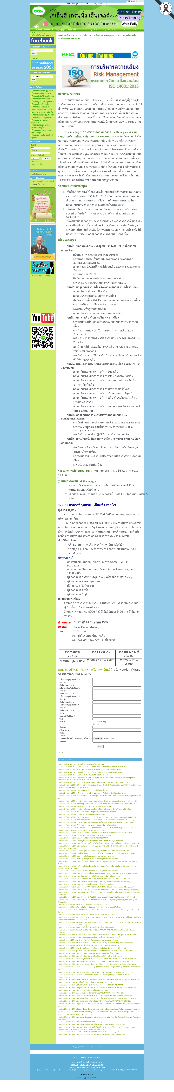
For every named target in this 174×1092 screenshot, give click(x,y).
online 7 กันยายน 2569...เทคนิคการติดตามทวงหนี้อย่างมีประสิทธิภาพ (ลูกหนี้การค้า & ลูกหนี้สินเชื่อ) (95, 809)
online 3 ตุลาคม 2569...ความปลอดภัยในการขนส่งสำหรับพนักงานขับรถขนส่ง (86, 927)
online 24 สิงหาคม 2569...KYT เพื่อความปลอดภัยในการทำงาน (81, 764)
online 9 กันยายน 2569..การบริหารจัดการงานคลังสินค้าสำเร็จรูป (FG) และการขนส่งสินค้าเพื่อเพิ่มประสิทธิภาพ (98, 822)
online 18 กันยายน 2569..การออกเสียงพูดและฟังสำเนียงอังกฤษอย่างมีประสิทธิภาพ (88, 859)
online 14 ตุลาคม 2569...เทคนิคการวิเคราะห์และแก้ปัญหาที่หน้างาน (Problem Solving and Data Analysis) (96, 961)
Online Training (124, 30)
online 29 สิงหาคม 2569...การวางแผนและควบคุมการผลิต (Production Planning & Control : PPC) (93, 782)
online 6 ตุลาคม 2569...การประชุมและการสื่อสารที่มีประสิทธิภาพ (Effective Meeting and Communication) (96, 943)
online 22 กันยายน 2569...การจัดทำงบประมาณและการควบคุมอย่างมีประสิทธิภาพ (88, 871)
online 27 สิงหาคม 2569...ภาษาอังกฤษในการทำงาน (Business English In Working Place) (90, 772)
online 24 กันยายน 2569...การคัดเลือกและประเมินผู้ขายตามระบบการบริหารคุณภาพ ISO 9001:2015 (94, 879)
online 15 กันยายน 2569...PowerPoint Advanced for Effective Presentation (85, 835)
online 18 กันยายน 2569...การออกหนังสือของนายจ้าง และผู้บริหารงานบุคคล (86, 856)
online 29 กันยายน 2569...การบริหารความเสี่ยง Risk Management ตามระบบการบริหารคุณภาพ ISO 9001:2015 (98, 897)
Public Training (100, 30)
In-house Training (85, 30)
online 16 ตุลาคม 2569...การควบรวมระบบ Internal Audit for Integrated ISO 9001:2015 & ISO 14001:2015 (96, 972)
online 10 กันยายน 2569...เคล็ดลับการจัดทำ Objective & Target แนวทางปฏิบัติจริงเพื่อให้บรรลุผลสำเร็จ (95, 833)
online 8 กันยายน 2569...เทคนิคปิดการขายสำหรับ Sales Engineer (82, 814)
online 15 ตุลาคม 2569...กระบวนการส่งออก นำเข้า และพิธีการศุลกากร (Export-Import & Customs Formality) (97, 964)
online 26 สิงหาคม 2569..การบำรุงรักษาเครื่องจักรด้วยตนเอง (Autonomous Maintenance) (90, 769)
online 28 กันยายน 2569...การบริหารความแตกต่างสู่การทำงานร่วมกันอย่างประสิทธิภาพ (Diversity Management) (99, 890)
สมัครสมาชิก (37, 164)
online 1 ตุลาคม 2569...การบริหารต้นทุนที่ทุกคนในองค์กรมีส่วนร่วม (83, 904)
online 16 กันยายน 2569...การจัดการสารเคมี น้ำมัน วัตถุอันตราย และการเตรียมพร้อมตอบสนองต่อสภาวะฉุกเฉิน (99, 843)
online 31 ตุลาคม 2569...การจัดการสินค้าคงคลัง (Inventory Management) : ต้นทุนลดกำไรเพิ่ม (92, 1034)
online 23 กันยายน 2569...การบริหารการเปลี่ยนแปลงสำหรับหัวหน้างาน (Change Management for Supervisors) (98, 873)
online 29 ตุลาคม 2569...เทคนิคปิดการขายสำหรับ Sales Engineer (82, 1022)
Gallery (136, 30)
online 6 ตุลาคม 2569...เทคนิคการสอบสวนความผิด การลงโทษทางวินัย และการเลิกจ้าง (90, 937)
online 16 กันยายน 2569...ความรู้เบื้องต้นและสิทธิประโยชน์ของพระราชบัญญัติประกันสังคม (91, 841)
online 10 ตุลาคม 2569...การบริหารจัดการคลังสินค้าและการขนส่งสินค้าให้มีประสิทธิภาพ (91, 953)
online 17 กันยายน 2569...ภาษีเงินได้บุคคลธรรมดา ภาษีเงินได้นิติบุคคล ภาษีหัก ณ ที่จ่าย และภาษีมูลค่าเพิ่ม (97, 853)
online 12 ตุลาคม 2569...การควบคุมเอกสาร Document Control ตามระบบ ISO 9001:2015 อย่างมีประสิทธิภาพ (97, 959)
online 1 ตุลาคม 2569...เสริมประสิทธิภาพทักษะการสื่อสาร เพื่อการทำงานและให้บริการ (90, 907)
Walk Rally (112, 30)
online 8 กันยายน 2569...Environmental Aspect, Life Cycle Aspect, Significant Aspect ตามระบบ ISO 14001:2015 (98, 817)
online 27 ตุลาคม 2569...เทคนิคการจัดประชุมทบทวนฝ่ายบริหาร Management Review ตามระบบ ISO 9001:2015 (98, 998)
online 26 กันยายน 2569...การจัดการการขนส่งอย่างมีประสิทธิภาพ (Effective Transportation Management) (96, 887)
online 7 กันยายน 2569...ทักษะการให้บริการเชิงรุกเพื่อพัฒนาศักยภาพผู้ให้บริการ (87, 812)
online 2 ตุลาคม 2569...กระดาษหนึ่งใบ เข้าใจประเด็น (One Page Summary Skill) (87, 914)
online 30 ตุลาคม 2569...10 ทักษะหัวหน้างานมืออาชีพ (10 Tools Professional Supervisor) (90, 1032)
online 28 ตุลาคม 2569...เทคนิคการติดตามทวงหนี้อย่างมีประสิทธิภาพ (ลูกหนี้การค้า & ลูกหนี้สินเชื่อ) (95, 1001)
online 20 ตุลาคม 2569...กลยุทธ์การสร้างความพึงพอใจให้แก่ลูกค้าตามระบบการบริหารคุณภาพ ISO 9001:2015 (98, 988)
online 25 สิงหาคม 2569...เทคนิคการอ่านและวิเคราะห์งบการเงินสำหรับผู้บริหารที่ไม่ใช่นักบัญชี (92, 767)
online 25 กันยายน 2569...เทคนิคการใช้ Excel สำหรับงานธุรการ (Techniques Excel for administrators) (95, 882)
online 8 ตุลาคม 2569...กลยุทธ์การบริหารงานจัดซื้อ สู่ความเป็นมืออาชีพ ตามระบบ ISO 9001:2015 (93, 948)
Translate (106, 4)
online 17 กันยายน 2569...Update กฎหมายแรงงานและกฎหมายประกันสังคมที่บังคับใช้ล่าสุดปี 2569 (94, 851)
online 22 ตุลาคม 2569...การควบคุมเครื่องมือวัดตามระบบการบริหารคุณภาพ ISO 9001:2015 (92, 993)
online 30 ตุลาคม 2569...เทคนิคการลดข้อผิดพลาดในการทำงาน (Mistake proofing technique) (92, 1024)
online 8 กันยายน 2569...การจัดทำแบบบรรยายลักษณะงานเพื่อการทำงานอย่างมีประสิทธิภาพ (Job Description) (98, 820)
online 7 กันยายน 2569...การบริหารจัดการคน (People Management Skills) (85, 806)
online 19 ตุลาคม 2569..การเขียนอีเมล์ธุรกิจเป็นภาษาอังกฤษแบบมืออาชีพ (85, 982)
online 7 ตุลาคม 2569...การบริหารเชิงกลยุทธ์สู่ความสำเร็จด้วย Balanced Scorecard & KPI (90, 945)
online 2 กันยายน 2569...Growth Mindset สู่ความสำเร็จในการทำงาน (83, 790)
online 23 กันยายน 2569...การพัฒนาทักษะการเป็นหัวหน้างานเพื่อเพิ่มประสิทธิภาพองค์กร (90, 876)
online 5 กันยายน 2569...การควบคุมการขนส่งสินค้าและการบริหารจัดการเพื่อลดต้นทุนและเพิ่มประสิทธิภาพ (97, 804)
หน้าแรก (39, 30)
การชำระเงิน (48, 30)
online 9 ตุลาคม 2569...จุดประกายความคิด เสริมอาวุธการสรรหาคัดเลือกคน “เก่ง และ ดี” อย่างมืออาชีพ (96, 951)
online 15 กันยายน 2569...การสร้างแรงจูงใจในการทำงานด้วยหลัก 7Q (83, 838)
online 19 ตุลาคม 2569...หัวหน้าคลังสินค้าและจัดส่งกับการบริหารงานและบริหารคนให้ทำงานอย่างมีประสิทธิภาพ (99, 979)
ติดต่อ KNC (72, 30)
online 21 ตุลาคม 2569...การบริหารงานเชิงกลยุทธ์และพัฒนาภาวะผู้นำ (84, 990)
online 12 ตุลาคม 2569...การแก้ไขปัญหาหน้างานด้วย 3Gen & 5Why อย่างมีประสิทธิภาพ (90, 956)
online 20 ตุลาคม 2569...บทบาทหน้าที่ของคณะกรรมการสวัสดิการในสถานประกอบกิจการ (91, 985)
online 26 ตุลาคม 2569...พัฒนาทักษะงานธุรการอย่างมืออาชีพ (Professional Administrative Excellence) (95, 996)
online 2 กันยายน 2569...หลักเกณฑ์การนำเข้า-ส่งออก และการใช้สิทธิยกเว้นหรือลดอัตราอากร (92, 793)
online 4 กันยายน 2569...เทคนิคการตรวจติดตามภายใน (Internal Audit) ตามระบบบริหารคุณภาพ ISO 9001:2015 (98, 801)
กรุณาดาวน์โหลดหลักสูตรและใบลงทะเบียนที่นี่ (85, 669)
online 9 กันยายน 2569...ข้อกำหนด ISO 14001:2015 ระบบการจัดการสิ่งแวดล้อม (87, 825)
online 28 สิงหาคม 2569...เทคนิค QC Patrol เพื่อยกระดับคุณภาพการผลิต (84, 775)
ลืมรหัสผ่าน (36, 161)
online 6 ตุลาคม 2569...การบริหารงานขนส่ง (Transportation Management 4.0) (86, 940)
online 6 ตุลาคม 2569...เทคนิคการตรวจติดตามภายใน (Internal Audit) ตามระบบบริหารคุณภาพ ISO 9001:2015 (98, 935)
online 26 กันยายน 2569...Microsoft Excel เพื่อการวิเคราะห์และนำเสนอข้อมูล (86, 884)
